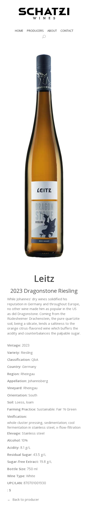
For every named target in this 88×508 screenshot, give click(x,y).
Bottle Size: (16, 468)
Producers (35, 31)
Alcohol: (14, 440)
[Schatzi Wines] (44, 13)
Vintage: (14, 345)
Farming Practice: (21, 409)
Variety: (13, 352)
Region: (13, 373)
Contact (66, 31)
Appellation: (17, 381)
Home (19, 31)
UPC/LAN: (15, 483)
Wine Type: (16, 476)
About (52, 31)
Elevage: (14, 433)
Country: (14, 366)
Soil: (10, 402)
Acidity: (13, 447)
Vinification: (17, 416)
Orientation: (17, 395)
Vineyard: (14, 388)
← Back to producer (23, 499)
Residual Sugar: (19, 454)
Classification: (18, 359)
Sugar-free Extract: (23, 461)
